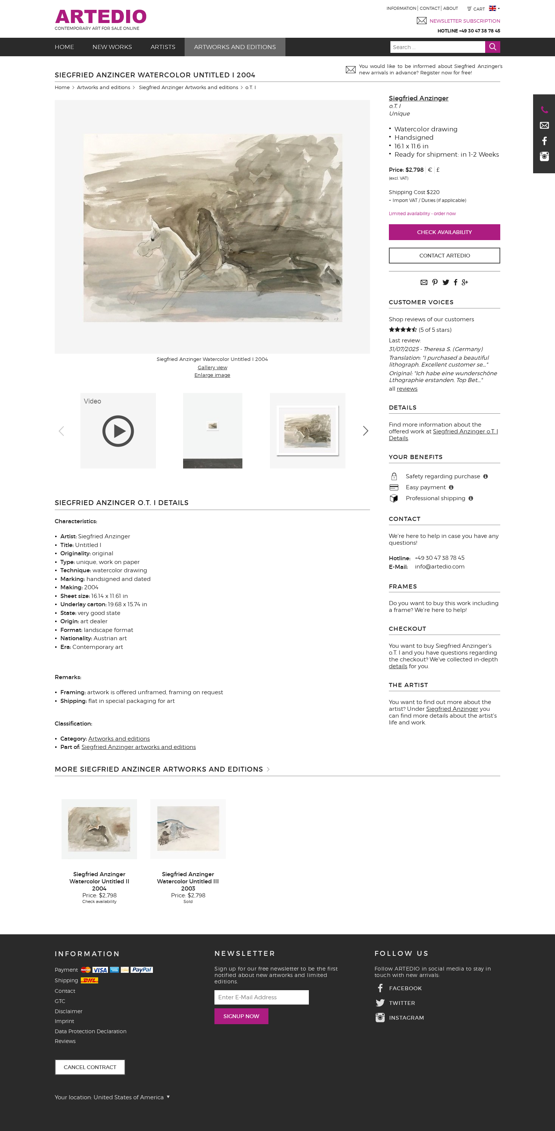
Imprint (64, 1021)
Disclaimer (68, 1011)
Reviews (65, 1041)
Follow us (402, 953)
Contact (430, 8)
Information (401, 8)
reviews (407, 388)
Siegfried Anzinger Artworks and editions (188, 87)
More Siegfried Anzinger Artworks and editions (159, 769)
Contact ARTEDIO (444, 255)
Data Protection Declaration (90, 1031)
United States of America (129, 1097)
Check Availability (444, 232)
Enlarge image (212, 375)
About (450, 8)
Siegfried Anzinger (419, 98)
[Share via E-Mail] (424, 283)
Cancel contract (90, 1067)
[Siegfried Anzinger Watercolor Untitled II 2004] (99, 828)
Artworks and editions (235, 47)
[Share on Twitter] (445, 283)
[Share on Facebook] (455, 283)
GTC (60, 1001)
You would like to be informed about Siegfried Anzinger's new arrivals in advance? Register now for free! (431, 69)
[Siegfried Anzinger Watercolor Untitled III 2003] (188, 828)
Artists (163, 47)
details (398, 666)
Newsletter (245, 953)
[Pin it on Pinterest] (435, 283)
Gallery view (212, 367)
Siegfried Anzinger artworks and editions (139, 747)
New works (112, 47)
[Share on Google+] (464, 283)
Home (64, 47)
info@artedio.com (440, 566)
